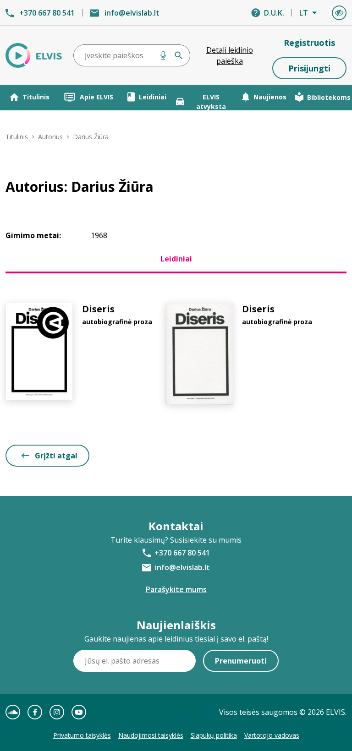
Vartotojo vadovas (271, 735)
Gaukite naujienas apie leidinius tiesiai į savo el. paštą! (176, 639)
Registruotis (309, 42)
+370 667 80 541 (47, 13)
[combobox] (131, 55)
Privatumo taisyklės (82, 735)
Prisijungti (309, 68)
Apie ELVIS (96, 97)
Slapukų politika (214, 735)
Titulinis (36, 97)
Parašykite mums (176, 589)
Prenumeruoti (241, 661)
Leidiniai (152, 97)
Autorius (50, 136)
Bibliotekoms (329, 97)
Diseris (98, 309)
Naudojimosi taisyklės (150, 735)
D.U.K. (274, 13)
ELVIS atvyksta (211, 102)
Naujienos (269, 97)
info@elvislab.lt (132, 13)
